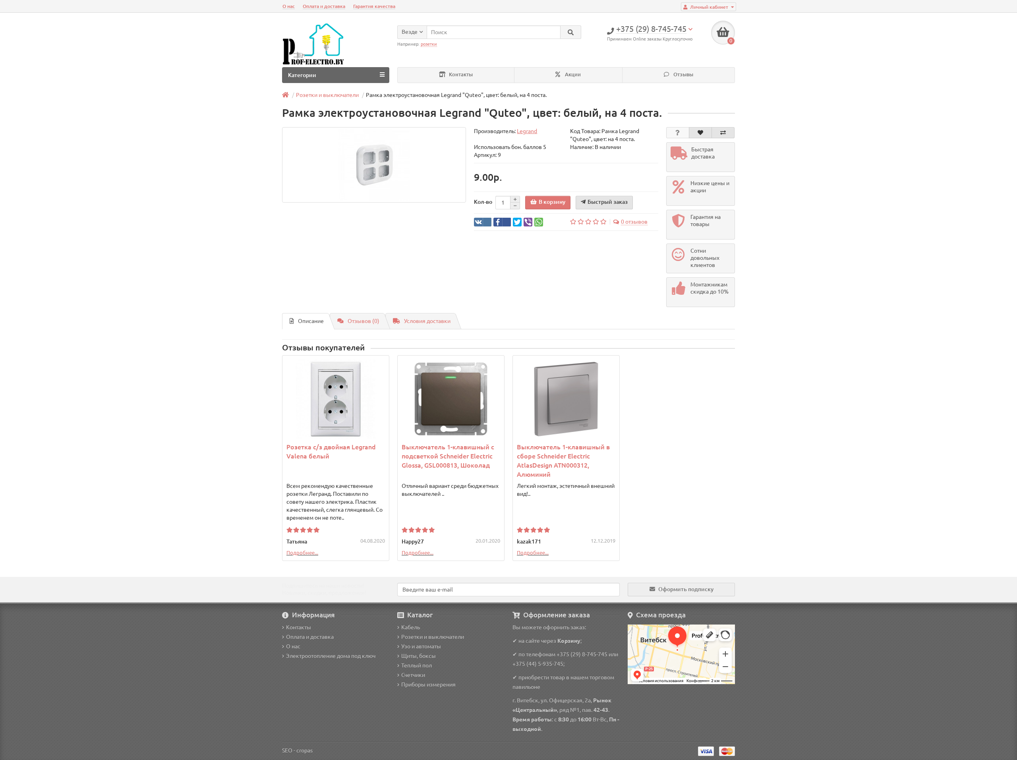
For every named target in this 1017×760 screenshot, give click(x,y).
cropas (304, 750)
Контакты (460, 74)
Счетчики (413, 675)
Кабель (410, 627)
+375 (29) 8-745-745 (582, 654)
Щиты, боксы (418, 656)
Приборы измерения (428, 684)
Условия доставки (427, 321)
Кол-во (483, 202)
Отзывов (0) (363, 321)
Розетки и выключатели (432, 637)
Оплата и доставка (324, 6)
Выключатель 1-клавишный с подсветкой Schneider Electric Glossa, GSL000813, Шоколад (448, 456)
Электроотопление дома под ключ (330, 656)
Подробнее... (302, 552)
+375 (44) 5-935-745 (537, 664)
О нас (288, 6)
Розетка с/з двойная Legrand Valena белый (331, 451)
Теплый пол (416, 665)
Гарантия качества (374, 6)
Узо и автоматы (421, 646)
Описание (311, 321)
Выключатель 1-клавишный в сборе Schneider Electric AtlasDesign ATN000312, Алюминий (563, 460)
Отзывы (682, 74)
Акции (572, 74)
